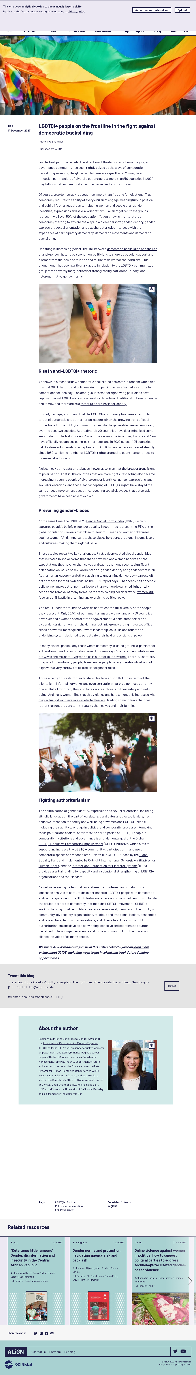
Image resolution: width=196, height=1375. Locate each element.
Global (127, 1202)
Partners (55, 1351)
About (9, 31)
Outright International (103, 860)
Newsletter (103, 31)
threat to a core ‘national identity (104, 404)
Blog (157, 31)
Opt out (182, 10)
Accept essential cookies (152, 10)
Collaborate (76, 31)
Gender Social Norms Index (105, 521)
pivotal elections (87, 178)
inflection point (49, 178)
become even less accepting (70, 490)
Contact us (38, 1351)
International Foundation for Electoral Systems (105, 866)
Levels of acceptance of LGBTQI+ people (92, 447)
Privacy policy (76, 11)
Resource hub (181, 31)
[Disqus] (98, 1155)
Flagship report (133, 31)
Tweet (171, 986)
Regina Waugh (56, 141)
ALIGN (59, 148)
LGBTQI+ (60, 1202)
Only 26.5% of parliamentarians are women (91, 613)
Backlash (72, 1202)
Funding (52, 31)
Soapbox (187, 1364)
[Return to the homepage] (16, 1351)
